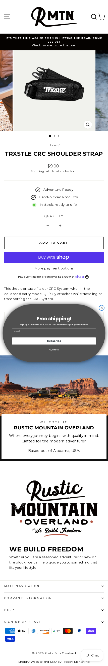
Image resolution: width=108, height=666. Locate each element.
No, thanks (54, 349)
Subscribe (54, 341)
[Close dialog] (101, 307)
